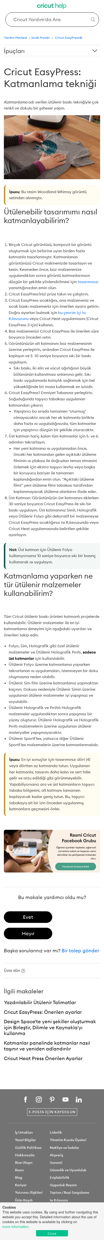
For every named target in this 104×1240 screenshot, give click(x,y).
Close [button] (52, 1233)
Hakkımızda (25, 1155)
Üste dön (12, 970)
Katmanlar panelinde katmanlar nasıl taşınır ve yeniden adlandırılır (47, 1046)
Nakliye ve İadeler (64, 1147)
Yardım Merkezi (15, 38)
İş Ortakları (24, 1132)
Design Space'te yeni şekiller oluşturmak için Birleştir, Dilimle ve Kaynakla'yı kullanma (50, 1027)
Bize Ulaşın (23, 1162)
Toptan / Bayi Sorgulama (69, 1192)
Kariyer (21, 1185)
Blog (18, 1177)
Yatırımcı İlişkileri (29, 1192)
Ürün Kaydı (24, 1200)
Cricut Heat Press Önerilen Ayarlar (43, 1058)
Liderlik (56, 1132)
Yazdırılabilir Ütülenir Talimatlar (40, 1002)
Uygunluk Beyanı (63, 1185)
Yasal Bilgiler (25, 1140)
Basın (19, 1170)
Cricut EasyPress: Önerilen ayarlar (43, 1012)
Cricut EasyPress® (68, 38)
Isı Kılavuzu (59, 1200)
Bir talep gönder (80, 950)
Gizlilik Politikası (28, 1147)
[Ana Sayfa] (52, 6)
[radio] (28, 917)
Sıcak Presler (41, 38)
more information (15, 1226)
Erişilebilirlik (59, 1177)
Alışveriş (56, 1155)
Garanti (56, 1162)
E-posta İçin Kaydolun (52, 1112)
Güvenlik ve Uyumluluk (68, 1170)
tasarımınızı (88, 281)
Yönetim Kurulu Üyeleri (68, 1140)
